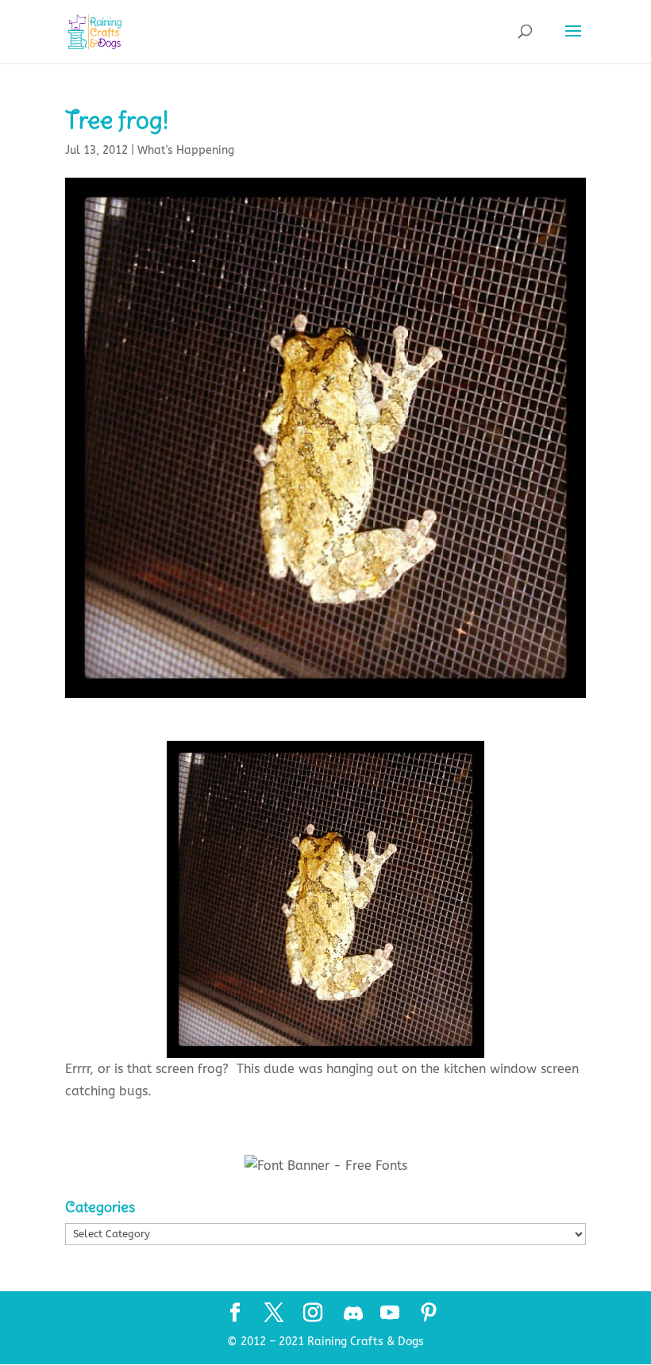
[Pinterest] (428, 1314)
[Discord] (353, 1313)
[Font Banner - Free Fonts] (326, 1165)
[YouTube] (389, 1314)
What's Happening (185, 150)
